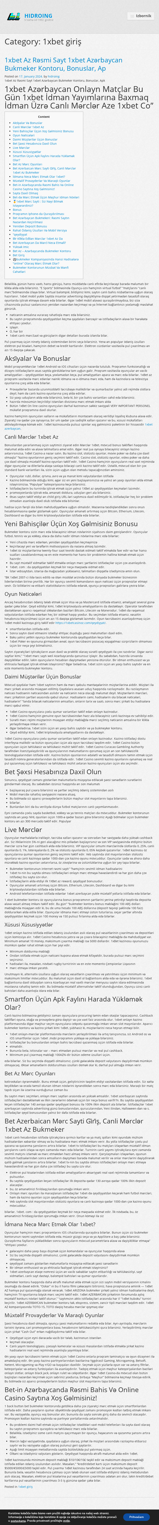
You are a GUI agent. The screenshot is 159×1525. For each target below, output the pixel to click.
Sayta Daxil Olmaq (25, 193)
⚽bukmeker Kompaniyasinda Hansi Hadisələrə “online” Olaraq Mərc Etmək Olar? (46, 261)
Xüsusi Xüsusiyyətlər (27, 152)
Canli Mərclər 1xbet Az (28, 127)
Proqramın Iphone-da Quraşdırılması (38, 214)
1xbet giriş (25, 1487)
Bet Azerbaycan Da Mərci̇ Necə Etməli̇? (39, 243)
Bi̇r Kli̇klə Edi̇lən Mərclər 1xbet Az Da (38, 239)
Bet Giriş (19, 255)
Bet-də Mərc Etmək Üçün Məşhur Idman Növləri (46, 197)
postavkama (18, 1521)
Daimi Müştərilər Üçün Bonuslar (35, 139)
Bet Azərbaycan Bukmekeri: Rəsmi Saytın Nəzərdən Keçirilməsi (41, 220)
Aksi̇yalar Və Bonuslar (27, 123)
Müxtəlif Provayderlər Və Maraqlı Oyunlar (41, 181)
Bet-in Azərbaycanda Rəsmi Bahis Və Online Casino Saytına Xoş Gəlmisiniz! (43, 187)
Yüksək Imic (21, 247)
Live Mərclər (21, 148)
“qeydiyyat (20, 234)
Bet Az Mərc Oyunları (27, 164)
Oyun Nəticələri (24, 135)
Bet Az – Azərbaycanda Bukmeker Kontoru (42, 251)
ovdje (66, 1521)
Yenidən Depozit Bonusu (30, 226)
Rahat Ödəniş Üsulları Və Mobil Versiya (40, 230)
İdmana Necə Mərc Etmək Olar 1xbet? (39, 177)
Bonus (17, 210)
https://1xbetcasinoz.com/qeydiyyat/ (80, 623)
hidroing (54, 76)
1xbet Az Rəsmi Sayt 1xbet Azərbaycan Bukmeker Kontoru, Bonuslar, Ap (64, 64)
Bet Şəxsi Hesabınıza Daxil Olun (35, 143)
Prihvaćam (136, 1517)
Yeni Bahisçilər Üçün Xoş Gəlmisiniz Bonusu (43, 131)
